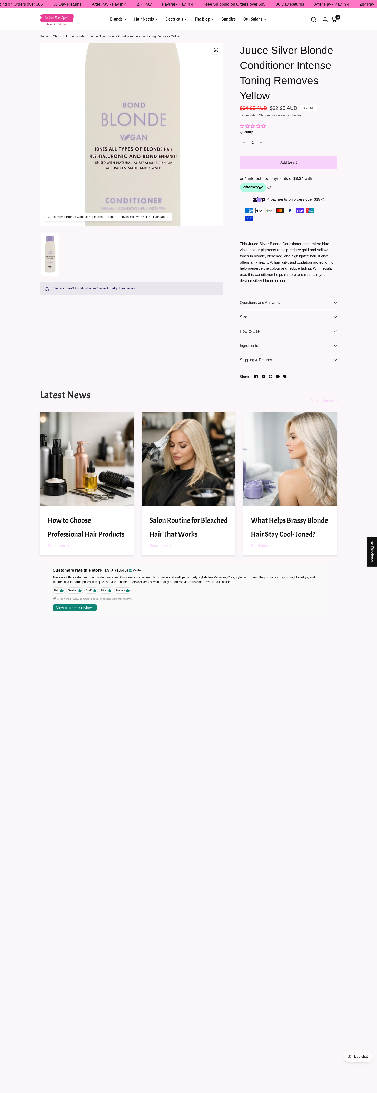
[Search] (314, 19)
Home (44, 36)
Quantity (246, 132)
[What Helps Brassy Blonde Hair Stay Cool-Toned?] (290, 459)
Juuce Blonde (75, 36)
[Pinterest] (270, 377)
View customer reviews (74, 608)
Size (243, 317)
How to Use (250, 331)
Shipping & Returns (256, 360)
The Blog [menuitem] (202, 19)
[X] (263, 377)
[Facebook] (256, 377)
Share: (245, 376)
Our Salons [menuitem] (252, 19)
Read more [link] (56, 546)
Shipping (265, 115)
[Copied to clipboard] (285, 377)
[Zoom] (216, 50)
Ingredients (249, 345)
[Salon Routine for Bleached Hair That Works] (189, 459)
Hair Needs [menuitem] (144, 19)
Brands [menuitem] (116, 19)
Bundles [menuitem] (228, 19)
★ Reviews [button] (372, 551)
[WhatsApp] (278, 377)
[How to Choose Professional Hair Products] (87, 459)
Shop (57, 36)
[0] (333, 19)
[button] (102, 1045)
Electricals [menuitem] (174, 19)
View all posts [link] (322, 401)
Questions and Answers (260, 302)
